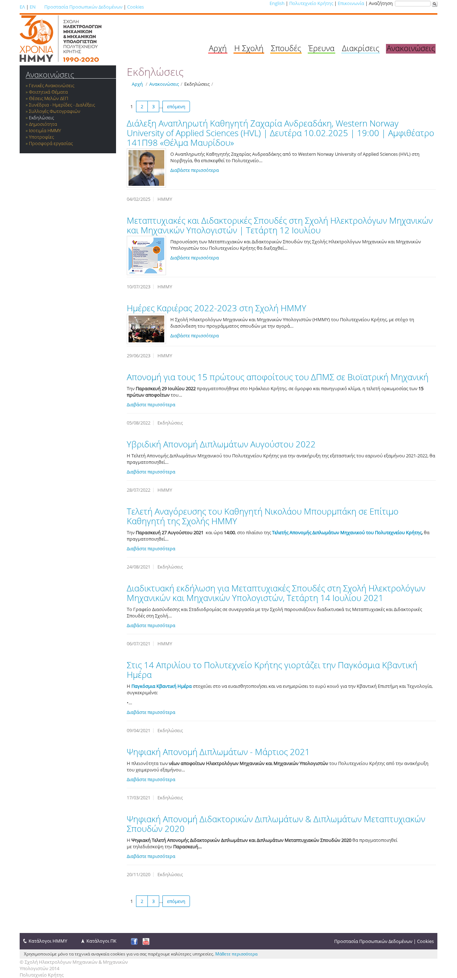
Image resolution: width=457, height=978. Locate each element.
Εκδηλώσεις (41, 117)
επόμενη (176, 106)
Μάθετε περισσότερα (236, 954)
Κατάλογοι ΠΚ (101, 941)
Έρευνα (321, 48)
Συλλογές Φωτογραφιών (54, 111)
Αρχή (218, 48)
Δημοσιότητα (43, 124)
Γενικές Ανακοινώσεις (51, 85)
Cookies (135, 7)
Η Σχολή (248, 48)
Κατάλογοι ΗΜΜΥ (48, 941)
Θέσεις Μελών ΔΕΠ (48, 98)
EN (33, 7)
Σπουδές (286, 48)
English (277, 3)
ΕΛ (22, 7)
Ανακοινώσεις (411, 48)
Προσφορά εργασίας (51, 143)
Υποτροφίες (41, 137)
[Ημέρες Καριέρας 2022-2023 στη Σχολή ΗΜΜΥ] (146, 329)
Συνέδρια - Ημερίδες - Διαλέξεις (62, 104)
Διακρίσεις (360, 48)
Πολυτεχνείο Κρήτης (311, 3)
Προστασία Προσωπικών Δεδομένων (83, 7)
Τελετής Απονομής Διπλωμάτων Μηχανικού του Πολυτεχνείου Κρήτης (347, 532)
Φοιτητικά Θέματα (48, 92)
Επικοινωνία (351, 3)
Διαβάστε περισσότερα (194, 170)
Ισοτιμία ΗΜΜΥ (45, 130)
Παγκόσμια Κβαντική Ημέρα (161, 686)
